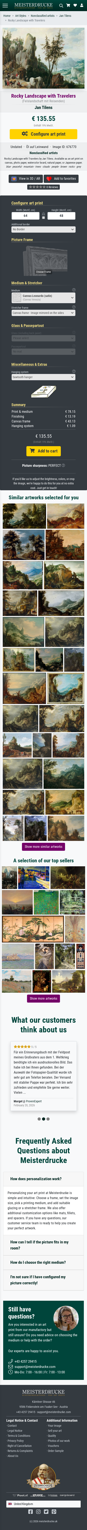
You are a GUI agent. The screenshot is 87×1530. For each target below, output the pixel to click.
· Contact (11, 1426)
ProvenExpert (28, 1101)
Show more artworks (43, 998)
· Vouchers (53, 1446)
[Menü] (5, 5)
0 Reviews (52, 187)
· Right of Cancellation (19, 1446)
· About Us (12, 1456)
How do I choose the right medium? (38, 1262)
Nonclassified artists (42, 16)
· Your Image (54, 1426)
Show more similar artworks (43, 847)
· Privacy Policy (15, 1441)
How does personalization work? (36, 1178)
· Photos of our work (58, 1441)
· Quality (51, 1436)
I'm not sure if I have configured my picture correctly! (37, 1279)
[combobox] (43, 229)
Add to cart (46, 451)
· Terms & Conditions (18, 1436)
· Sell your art (54, 1431)
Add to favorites (64, 179)
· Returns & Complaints (19, 1451)
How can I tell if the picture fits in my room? (39, 1245)
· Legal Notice (14, 1431)
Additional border (20, 224)
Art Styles (20, 16)
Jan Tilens (65, 16)
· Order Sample (55, 1451)
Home (7, 16)
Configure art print (46, 134)
